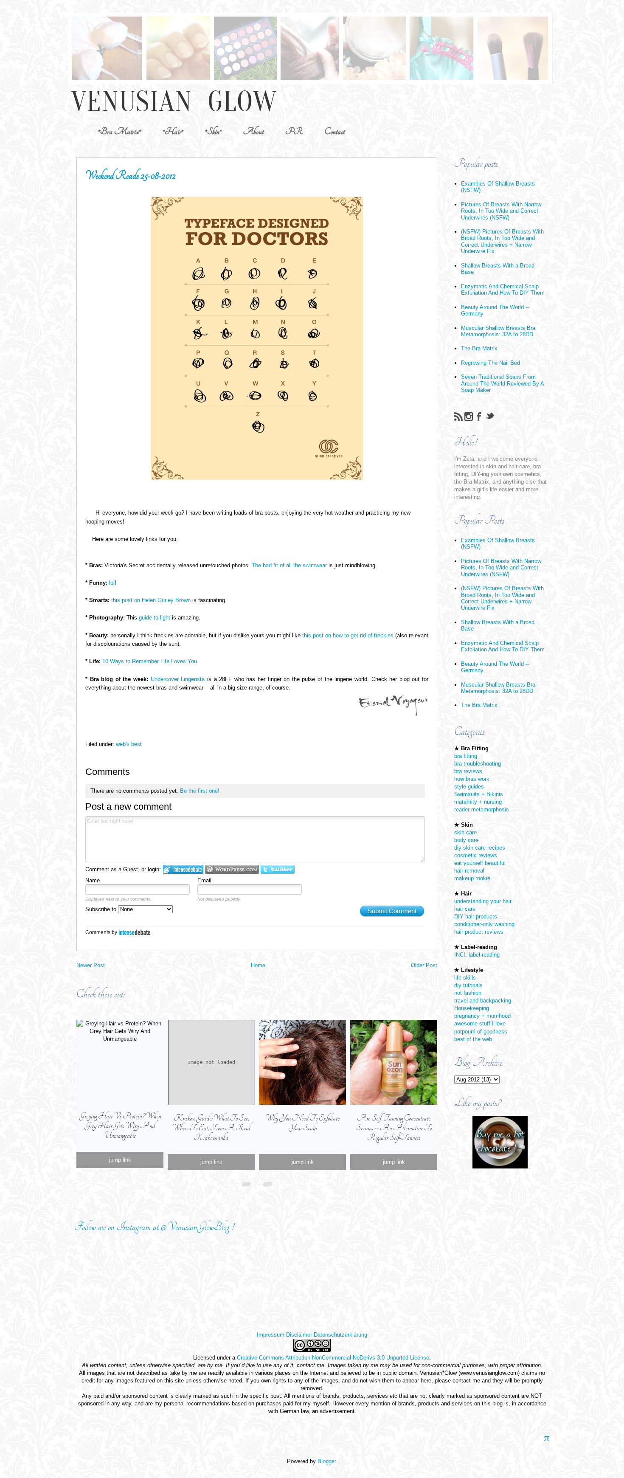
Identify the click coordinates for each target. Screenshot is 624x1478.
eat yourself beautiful (480, 863)
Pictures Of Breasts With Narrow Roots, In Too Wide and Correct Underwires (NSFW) (501, 211)
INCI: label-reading (477, 955)
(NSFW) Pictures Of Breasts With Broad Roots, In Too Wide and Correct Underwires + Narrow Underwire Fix (502, 241)
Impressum (270, 1335)
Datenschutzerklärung (340, 1335)
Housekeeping (471, 1008)
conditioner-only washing (484, 924)
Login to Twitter (278, 869)
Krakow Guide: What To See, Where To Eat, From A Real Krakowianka (211, 1128)
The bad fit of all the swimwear (289, 565)
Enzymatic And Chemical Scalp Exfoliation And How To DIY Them (503, 289)
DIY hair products (475, 916)
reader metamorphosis (481, 809)
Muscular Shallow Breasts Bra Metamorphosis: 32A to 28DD (498, 331)
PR (294, 131)
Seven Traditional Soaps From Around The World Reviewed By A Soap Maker (502, 383)
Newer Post (90, 965)
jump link (120, 1160)
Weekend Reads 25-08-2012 (130, 175)
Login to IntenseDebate (183, 869)
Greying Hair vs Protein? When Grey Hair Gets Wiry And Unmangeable (120, 1125)
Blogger (327, 1461)
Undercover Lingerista (178, 679)
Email (204, 880)
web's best (129, 744)
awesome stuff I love (480, 1023)
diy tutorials (468, 985)
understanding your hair (483, 901)
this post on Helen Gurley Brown (151, 600)
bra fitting (465, 756)
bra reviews (468, 771)
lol (112, 583)
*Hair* (173, 131)
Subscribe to (101, 909)
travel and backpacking (482, 1000)
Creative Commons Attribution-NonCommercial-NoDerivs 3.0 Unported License (333, 1357)
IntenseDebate (134, 932)
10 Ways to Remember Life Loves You (149, 661)
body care (466, 840)
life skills (465, 977)
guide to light (154, 617)
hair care (464, 909)
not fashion (467, 993)
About (253, 131)
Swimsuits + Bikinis (478, 794)
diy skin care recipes (479, 848)
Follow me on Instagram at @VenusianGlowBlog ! (154, 1226)
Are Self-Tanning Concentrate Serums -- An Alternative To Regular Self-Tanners (394, 1128)
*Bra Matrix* (119, 131)
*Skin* (213, 131)
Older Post (424, 965)
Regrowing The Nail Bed (490, 363)
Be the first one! (199, 791)
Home (258, 965)
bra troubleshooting (477, 763)
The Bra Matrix (479, 348)
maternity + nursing (478, 802)
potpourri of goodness (480, 1031)
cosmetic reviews (475, 855)
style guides (469, 786)
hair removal (469, 870)
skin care (465, 832)
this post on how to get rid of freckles (348, 635)
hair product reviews (478, 932)
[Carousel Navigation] (257, 1182)
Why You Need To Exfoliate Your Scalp (302, 1123)
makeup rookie (472, 878)
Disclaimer (299, 1335)
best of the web (473, 1039)
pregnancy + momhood (482, 1016)
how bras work (471, 779)
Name (92, 880)
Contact (334, 131)
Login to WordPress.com (232, 869)
